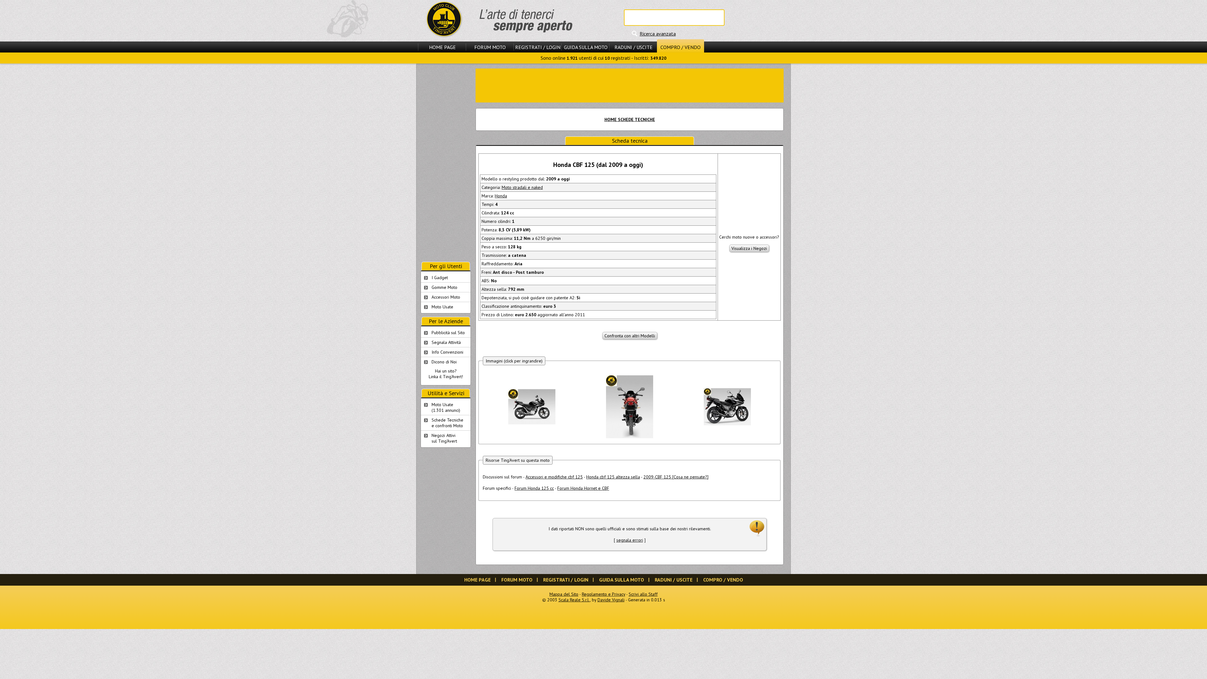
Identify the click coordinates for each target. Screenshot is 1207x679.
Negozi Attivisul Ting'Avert (444, 438)
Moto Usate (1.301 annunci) (446, 407)
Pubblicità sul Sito (448, 332)
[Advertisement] (629, 85)
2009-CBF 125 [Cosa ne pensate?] (675, 477)
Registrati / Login (537, 47)
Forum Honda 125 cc (534, 488)
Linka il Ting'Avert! (446, 376)
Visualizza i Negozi (749, 248)
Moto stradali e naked (522, 187)
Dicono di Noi (444, 362)
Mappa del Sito (563, 594)
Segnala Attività (446, 342)
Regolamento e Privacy (603, 594)
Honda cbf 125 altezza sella (613, 477)
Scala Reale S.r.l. (574, 600)
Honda (501, 196)
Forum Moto (490, 47)
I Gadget (440, 277)
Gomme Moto (444, 287)
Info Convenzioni (447, 352)
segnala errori (629, 540)
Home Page (442, 47)
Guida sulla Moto (586, 47)
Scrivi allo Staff (643, 594)
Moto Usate (442, 307)
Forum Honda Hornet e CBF (583, 488)
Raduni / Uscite (634, 47)
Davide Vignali (611, 600)
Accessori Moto (446, 297)
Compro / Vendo (680, 47)
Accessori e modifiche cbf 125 (554, 477)
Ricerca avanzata (658, 33)
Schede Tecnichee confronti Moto (447, 422)
